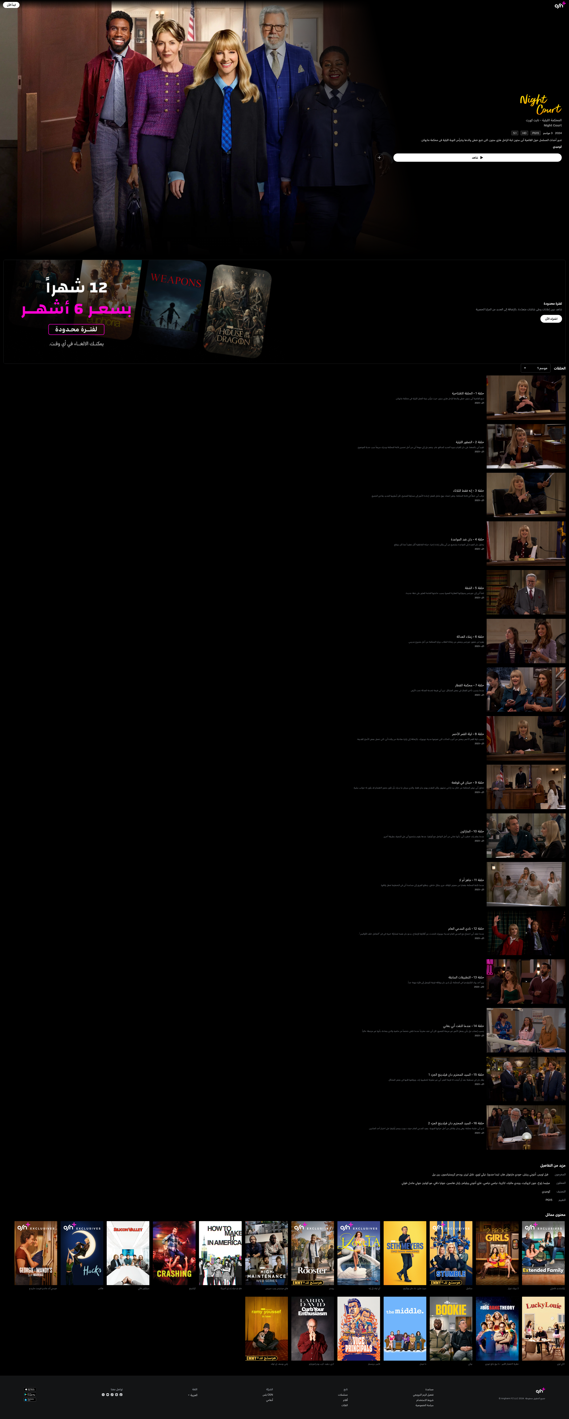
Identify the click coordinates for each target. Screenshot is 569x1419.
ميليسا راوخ (544, 1183)
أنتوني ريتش (529, 1174)
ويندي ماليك (514, 1183)
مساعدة (429, 1389)
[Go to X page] (103, 1395)
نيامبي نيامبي (490, 1183)
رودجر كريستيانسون (452, 1174)
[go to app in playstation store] (30, 1400)
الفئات (344, 1405)
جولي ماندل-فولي (411, 1183)
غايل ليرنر (469, 1174)
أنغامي (269, 1400)
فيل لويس (542, 1174)
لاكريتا (502, 1183)
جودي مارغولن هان (511, 1174)
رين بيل (436, 1174)
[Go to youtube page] (108, 1395)
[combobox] (535, 368)
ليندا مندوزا (493, 1174)
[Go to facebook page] (121, 1395)
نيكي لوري (481, 1174)
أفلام (345, 1400)
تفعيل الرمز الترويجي (423, 1394)
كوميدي (557, 147)
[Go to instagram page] (116, 1395)
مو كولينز (427, 1183)
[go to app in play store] (30, 1394)
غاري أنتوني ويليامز (472, 1183)
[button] (11, 5)
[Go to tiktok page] (112, 1395)
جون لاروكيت (529, 1183)
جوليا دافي (439, 1183)
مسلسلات (343, 1394)
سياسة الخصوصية (424, 1405)
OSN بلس (268, 1394)
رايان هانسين (453, 1183)
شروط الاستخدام (425, 1400)
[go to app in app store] (30, 1389)
